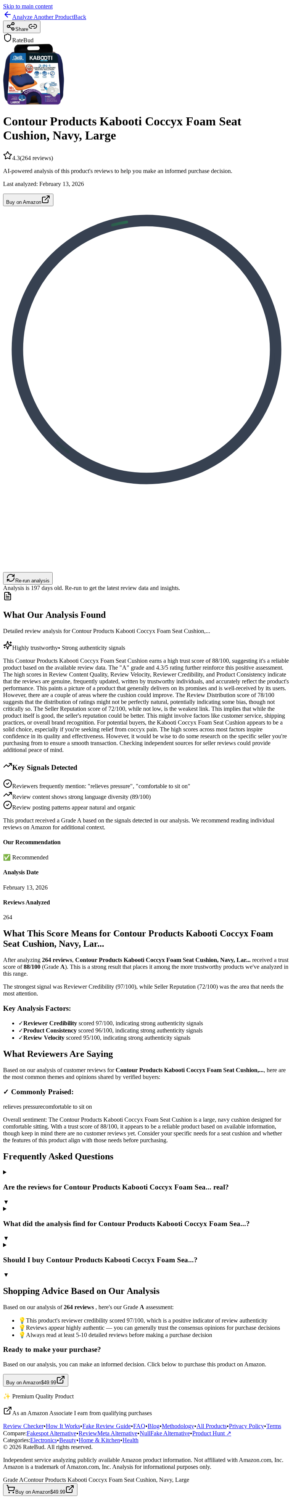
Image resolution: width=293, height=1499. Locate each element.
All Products (211, 1426)
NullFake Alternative (165, 1433)
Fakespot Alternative (51, 1433)
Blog (153, 1426)
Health (130, 1440)
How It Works (63, 1426)
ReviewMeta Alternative (108, 1433)
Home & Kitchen (99, 1440)
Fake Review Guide (106, 1426)
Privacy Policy (246, 1426)
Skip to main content (28, 6)
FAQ (139, 1426)
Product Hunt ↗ (211, 1433)
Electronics (43, 1440)
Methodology (178, 1426)
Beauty (67, 1440)
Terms (273, 1426)
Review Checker (23, 1426)
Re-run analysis (32, 581)
